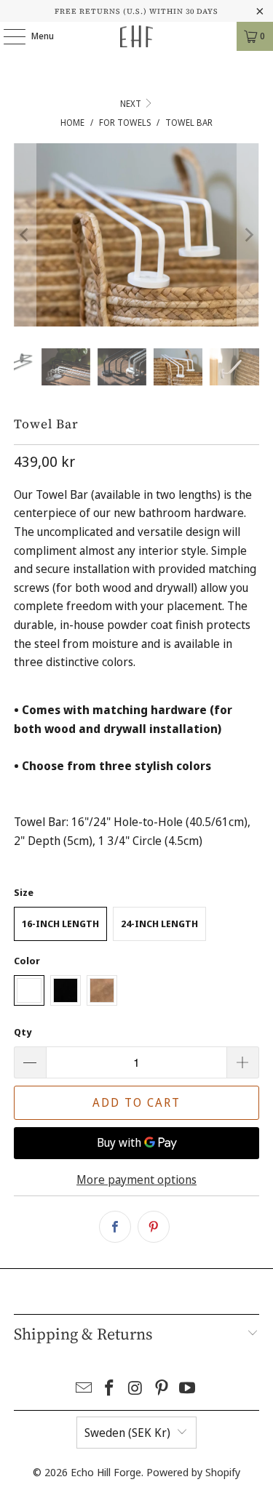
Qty (22, 1031)
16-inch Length (60, 923)
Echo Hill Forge (106, 1472)
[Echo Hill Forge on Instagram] (136, 1388)
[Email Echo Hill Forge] (84, 1388)
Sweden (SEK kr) (127, 1433)
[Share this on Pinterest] (154, 1227)
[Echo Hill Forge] (136, 36)
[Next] (248, 235)
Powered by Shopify (193, 1472)
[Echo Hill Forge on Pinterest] (162, 1388)
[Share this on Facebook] (115, 1227)
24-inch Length (159, 923)
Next (131, 103)
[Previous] (24, 235)
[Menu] (7, 36)
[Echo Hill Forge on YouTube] (188, 1388)
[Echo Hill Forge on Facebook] (110, 1388)
